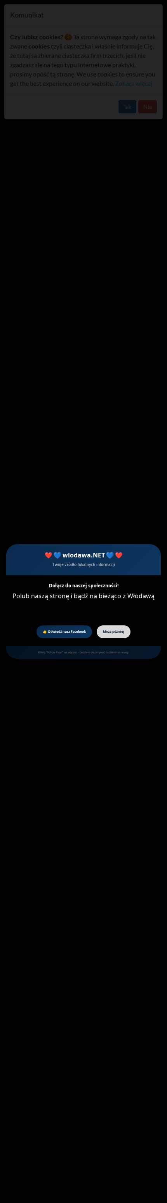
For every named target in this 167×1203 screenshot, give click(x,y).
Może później (113, 631)
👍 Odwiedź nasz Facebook (64, 631)
